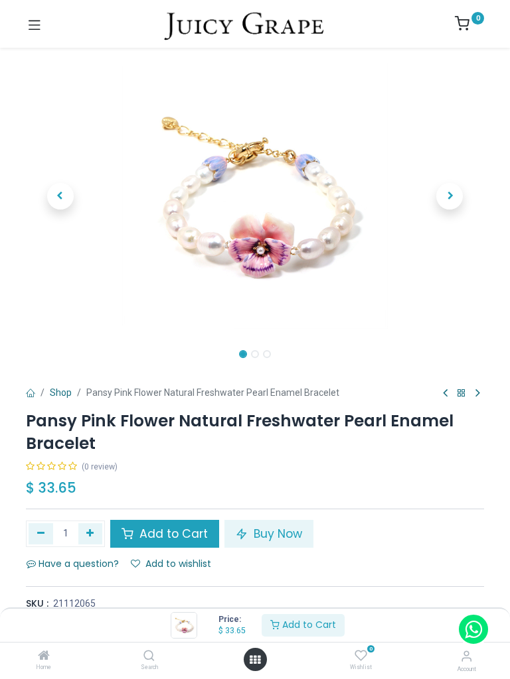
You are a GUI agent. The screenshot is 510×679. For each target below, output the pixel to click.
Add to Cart (308, 624)
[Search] (149, 656)
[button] (60, 196)
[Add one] (90, 533)
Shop (61, 392)
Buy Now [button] (276, 534)
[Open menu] (255, 660)
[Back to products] (461, 394)
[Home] (44, 656)
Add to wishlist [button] (178, 563)
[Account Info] (466, 656)
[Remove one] (41, 533)
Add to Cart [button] (172, 534)
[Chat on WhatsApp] (473, 629)
